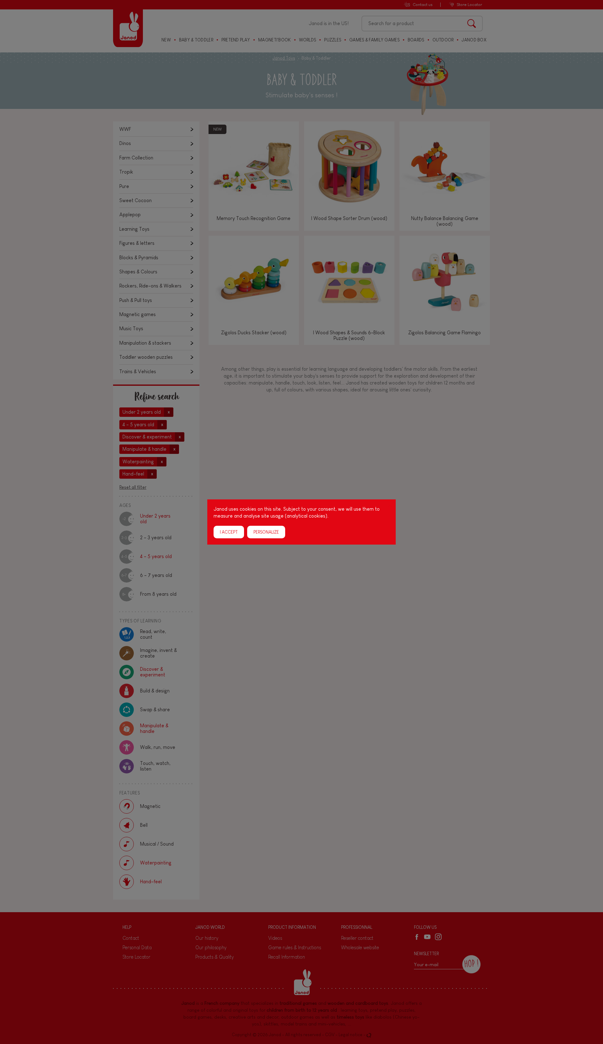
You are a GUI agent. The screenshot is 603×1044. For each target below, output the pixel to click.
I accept (229, 532)
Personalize (266, 532)
